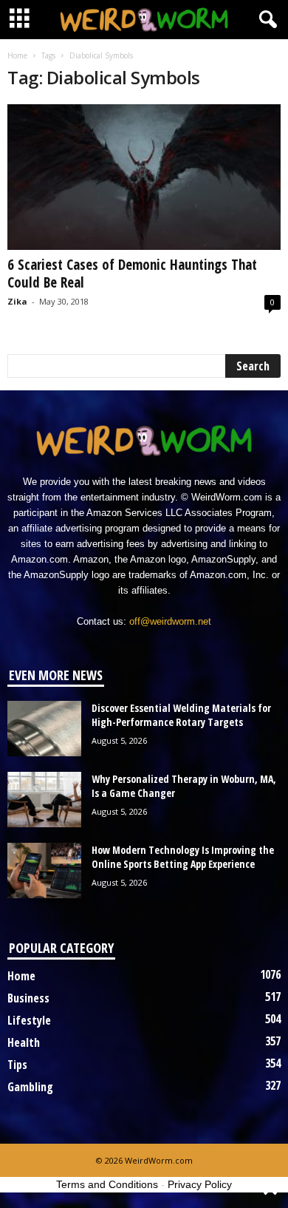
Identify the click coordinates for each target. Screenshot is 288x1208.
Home (17, 55)
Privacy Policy (200, 1184)
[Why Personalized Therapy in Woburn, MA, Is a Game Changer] (44, 799)
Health (23, 1042)
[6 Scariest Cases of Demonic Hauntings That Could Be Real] (144, 177)
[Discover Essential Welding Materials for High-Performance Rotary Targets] (44, 728)
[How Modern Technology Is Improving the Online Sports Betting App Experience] (44, 870)
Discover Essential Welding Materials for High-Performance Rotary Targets (181, 715)
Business (28, 998)
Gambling (30, 1087)
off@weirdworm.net (170, 621)
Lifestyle (29, 1020)
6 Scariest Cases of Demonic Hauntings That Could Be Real (132, 273)
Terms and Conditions (107, 1184)
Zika (17, 301)
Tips (17, 1064)
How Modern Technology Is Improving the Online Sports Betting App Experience (183, 857)
